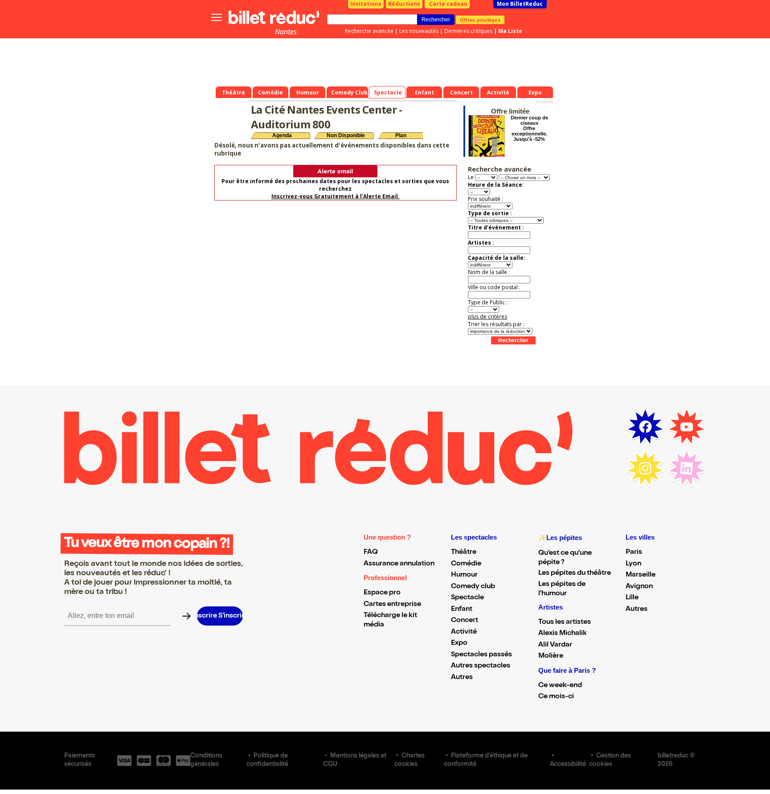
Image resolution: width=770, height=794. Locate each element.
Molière (550, 656)
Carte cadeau (448, 4)
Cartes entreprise (392, 604)
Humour (464, 575)
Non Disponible (346, 135)
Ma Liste (510, 31)
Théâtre (463, 552)
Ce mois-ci (556, 696)
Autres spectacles (480, 666)
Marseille (640, 575)
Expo (459, 643)
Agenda (282, 135)
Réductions (404, 4)
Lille (632, 598)
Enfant (461, 609)
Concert (464, 620)
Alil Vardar (555, 645)
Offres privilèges (480, 19)
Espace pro (382, 593)
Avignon (639, 586)
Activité (464, 632)
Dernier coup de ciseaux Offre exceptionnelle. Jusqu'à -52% (529, 128)
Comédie (466, 564)
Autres (462, 677)
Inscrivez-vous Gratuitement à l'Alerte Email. (335, 196)
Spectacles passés (481, 655)
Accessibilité (568, 764)
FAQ (371, 552)
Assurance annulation (399, 564)
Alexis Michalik (562, 633)
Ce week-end (560, 685)
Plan (400, 135)
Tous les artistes (564, 622)
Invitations (365, 4)
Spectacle (467, 598)
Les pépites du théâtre (574, 573)
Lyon (633, 564)
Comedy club (473, 586)
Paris (634, 552)
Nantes (286, 32)
